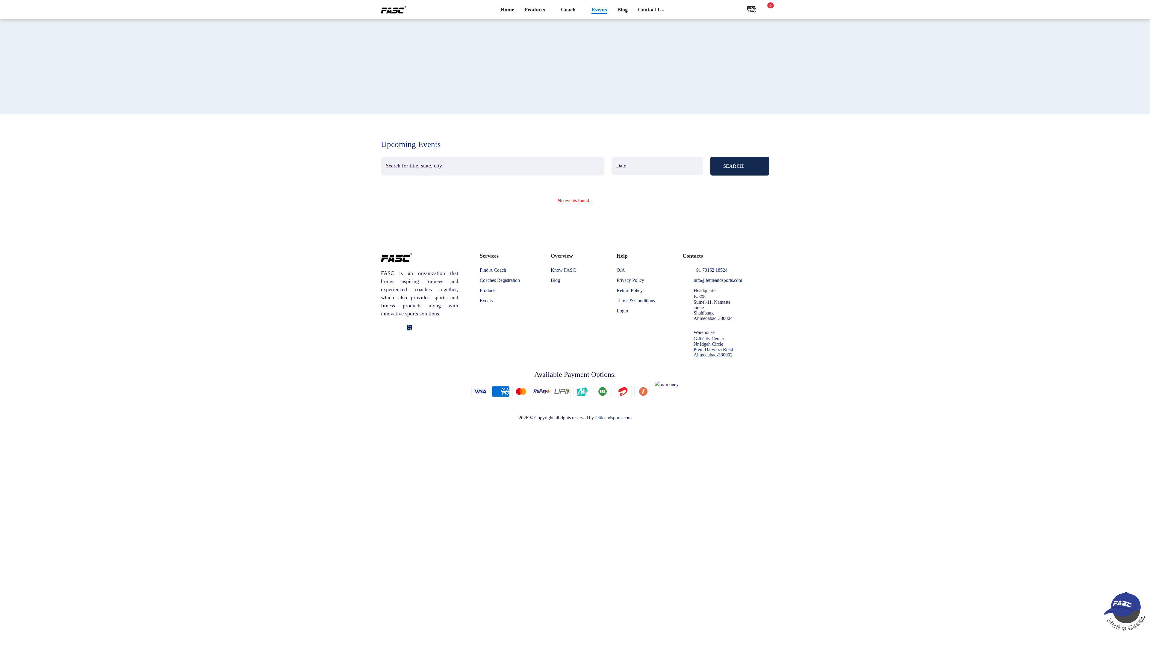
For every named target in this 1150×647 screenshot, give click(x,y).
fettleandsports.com (613, 417)
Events (599, 10)
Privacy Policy (630, 280)
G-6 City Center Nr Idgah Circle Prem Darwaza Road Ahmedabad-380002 (713, 346)
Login (622, 311)
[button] (736, 9)
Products (534, 10)
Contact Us (651, 10)
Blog (622, 10)
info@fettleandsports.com (718, 280)
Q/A (621, 270)
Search (733, 166)
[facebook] (384, 328)
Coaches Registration (500, 280)
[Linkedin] (392, 328)
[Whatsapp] (418, 328)
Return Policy (630, 290)
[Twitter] (409, 328)
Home (507, 10)
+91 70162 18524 (710, 270)
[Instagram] (401, 328)
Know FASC (563, 270)
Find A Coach (493, 270)
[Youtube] (426, 328)
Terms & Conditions (636, 300)
